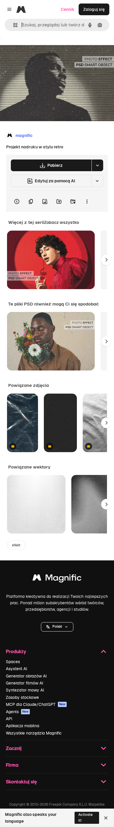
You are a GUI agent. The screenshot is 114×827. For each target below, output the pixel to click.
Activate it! (85, 817)
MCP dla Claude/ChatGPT (35, 704)
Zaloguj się (94, 9)
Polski (57, 626)
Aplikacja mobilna (22, 725)
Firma (12, 765)
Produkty (16, 651)
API (9, 718)
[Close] (106, 817)
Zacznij (14, 748)
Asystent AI (16, 668)
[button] (57, 627)
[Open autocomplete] (13, 25)
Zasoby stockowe (22, 697)
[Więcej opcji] (87, 201)
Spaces (13, 661)
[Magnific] (57, 579)
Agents (17, 711)
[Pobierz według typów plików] (97, 165)
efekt (16, 545)
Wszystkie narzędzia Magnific (34, 733)
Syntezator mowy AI (25, 690)
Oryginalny (40, 50)
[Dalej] (106, 260)
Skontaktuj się (21, 781)
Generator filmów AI (24, 683)
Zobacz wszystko (61, 222)
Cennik (68, 9)
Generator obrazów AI (26, 676)
